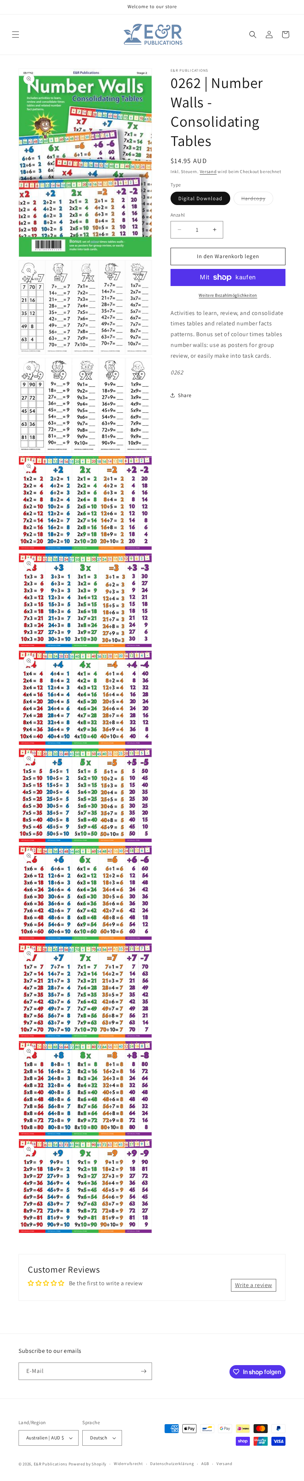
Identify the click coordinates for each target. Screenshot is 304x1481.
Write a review (253, 1285)
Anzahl (178, 215)
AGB (205, 1463)
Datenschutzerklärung (172, 1463)
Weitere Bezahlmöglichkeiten (228, 295)
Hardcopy (257, 200)
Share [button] (185, 395)
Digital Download (200, 198)
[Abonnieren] (143, 1371)
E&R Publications (50, 1464)
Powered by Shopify (88, 1464)
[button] (15, 34)
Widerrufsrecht (128, 1463)
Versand (208, 171)
